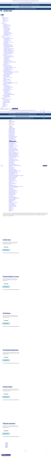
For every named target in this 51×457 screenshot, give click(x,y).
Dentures (10, 184)
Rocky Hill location (12, 128)
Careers (4, 19)
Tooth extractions (7, 88)
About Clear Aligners (7, 65)
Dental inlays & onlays (8, 73)
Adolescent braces (7, 57)
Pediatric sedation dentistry (9, 50)
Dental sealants (6, 39)
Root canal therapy (7, 74)
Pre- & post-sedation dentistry (9, 94)
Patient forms (5, 104)
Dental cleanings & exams (8, 38)
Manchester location (7, 35)
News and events (6, 20)
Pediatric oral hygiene (8, 49)
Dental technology (6, 95)
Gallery (2, 107)
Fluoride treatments (7, 40)
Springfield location (12, 137)
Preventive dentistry (6, 37)
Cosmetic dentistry (6, 75)
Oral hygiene (6, 41)
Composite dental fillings (8, 45)
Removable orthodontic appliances (15, 165)
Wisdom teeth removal (8, 89)
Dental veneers (6, 76)
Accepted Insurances (6, 101)
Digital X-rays (6, 97)
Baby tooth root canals (8, 44)
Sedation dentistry (12, 193)
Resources (3, 98)
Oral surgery (5, 84)
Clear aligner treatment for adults (10, 67)
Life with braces (7, 60)
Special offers (5, 106)
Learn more (6, 283)
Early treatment (7, 59)
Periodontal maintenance (8, 42)
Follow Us (4, 21)
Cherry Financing (7, 100)
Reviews (4, 105)
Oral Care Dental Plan (6, 102)
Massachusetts (5, 26)
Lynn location (6, 31)
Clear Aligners (5, 64)
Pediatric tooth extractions (8, 51)
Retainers (10, 166)
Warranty (4, 103)
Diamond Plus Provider (8, 66)
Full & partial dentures (8, 81)
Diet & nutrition (7, 47)
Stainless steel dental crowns (14, 156)
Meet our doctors (6, 17)
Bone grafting (6, 85)
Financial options (12, 203)
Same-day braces (7, 63)
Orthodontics (5, 54)
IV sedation (6, 91)
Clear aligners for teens (8, 68)
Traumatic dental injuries (8, 87)
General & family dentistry (13, 174)
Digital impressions (7, 96)
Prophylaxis (11, 146)
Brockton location (7, 27)
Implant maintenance (12, 183)
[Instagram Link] (3, 12)
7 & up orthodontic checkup (9, 56)
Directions (7, 108)
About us (2, 16)
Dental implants (7, 79)
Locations (3, 23)
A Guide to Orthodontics (8, 55)
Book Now (45, 165)
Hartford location (7, 25)
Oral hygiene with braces (8, 61)
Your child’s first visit (7, 53)
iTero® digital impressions (8, 69)
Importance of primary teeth (9, 48)
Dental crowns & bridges (8, 72)
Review (2, 108)
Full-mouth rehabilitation (7, 83)
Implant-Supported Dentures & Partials (11, 82)
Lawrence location (7, 29)
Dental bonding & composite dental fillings (16, 175)
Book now (6, 286)
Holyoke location (7, 28)
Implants (4, 78)
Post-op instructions (7, 86)
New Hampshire (12, 138)
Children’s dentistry (12, 147)
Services (2, 36)
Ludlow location (7, 30)
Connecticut (5, 24)
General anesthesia (7, 90)
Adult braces (6, 58)
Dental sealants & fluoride (8, 46)
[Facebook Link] (1, 12)
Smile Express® (7, 70)
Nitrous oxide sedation (8, 93)
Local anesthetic (7, 92)
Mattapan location (7, 32)
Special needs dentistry (8, 52)
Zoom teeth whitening (8, 77)
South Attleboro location (8, 33)
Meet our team (5, 18)
